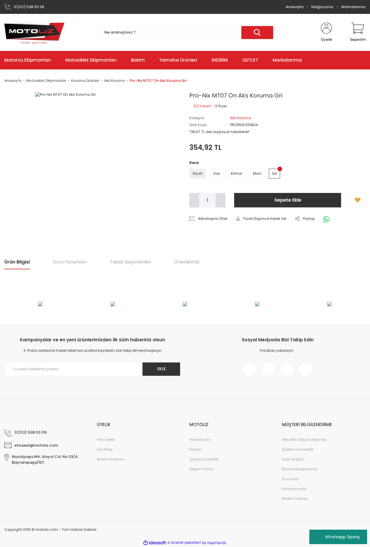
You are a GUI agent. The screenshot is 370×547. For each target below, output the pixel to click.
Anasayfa (295, 7)
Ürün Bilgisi (17, 262)
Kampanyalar (294, 488)
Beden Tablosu (295, 498)
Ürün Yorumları (70, 262)
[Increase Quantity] (220, 200)
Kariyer (195, 449)
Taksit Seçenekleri (130, 262)
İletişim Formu (201, 469)
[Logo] (34, 32)
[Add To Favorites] (358, 200)
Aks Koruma (240, 117)
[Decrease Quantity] (194, 200)
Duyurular (290, 478)
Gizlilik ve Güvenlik (297, 449)
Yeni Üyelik (106, 439)
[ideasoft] (154, 543)
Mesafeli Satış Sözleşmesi (304, 439)
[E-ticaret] (184, 542)
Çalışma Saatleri (204, 459)
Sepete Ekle (287, 200)
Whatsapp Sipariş (342, 537)
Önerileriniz (186, 262)
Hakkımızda (199, 439)
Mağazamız (322, 7)
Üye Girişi (104, 449)
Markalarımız (353, 7)
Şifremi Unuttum (111, 459)
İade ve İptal (293, 459)
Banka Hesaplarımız (299, 469)
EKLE (161, 369)
